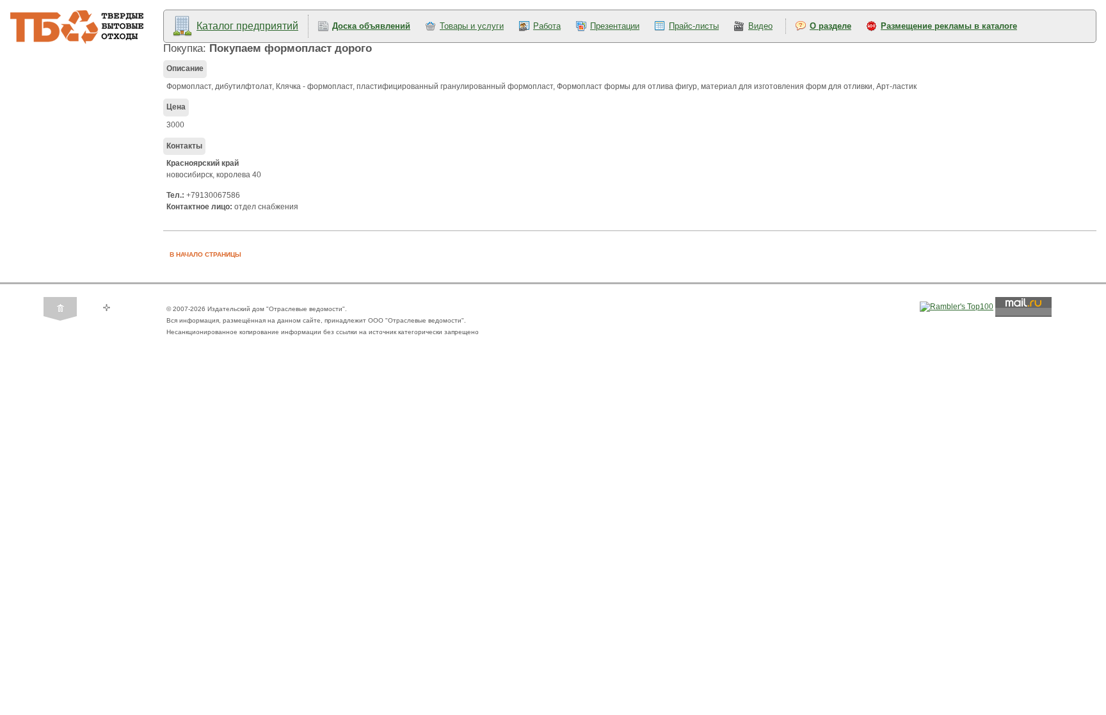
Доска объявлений (371, 26)
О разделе (830, 26)
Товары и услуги (472, 26)
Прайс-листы (694, 26)
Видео (760, 26)
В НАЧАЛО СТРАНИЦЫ (205, 254)
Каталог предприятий (247, 25)
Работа (547, 26)
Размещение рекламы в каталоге (949, 26)
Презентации (614, 26)
